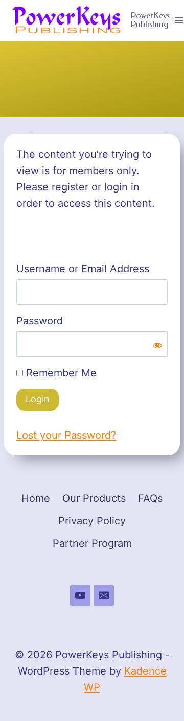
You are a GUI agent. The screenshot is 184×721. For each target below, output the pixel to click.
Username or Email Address (82, 268)
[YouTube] (80, 595)
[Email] (104, 595)
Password (39, 321)
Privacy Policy (92, 521)
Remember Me (60, 373)
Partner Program (92, 543)
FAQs (150, 498)
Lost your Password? (66, 435)
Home (35, 498)
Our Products (94, 498)
